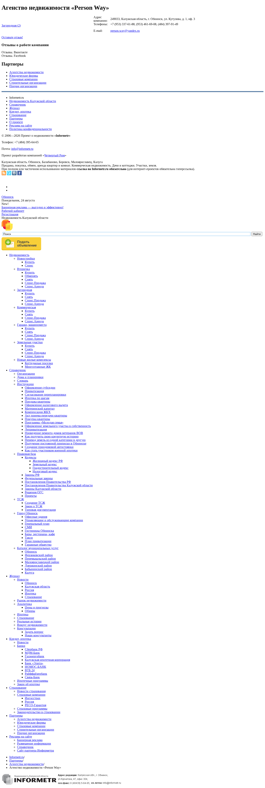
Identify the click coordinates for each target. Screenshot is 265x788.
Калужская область (37, 586)
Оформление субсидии (40, 387)
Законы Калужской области (43, 488)
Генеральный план (37, 523)
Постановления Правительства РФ (48, 481)
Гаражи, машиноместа (32, 324)
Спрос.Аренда (34, 286)
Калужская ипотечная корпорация (47, 659)
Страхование (17, 115)
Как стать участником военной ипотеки (51, 450)
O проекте (16, 122)
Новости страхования (31, 691)
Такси (29, 537)
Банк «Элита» (34, 663)
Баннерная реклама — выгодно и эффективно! (32, 207)
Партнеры (16, 118)
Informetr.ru (16, 757)
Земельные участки (30, 342)
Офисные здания (36, 516)
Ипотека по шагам (37, 398)
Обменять (31, 276)
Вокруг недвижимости (32, 625)
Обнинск (8, 197)
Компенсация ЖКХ (38, 412)
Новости (23, 579)
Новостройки (26, 258)
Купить (30, 262)
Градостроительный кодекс (50, 468)
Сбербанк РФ (34, 649)
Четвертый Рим (54, 155)
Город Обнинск (27, 513)
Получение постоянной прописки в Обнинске (55, 443)
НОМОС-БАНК (35, 666)
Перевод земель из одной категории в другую (55, 440)
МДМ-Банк (32, 652)
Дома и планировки (30, 377)
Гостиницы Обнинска (39, 530)
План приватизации (38, 541)
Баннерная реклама (29, 740)
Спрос (29, 265)
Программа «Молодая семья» (44, 422)
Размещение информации (34, 743)
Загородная (24, 290)
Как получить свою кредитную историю (52, 436)
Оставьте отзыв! (12, 37)
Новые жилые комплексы (34, 359)
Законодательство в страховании (38, 712)
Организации (26, 373)
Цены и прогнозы (36, 607)
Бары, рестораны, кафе (40, 534)
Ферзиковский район (39, 555)
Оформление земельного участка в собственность (58, 426)
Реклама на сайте (20, 125)
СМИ (28, 527)
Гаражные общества (38, 544)
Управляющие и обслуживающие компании (54, 520)
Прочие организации (23, 86)
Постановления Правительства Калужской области (59, 485)
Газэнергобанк (34, 656)
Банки (21, 645)
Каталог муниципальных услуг (38, 548)
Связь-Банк (32, 677)
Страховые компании (23, 79)
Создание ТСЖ (35, 502)
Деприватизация (36, 429)
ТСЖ (20, 499)
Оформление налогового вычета (46, 405)
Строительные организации (27, 82)
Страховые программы (32, 708)
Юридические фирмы (23, 75)
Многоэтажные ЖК (38, 366)
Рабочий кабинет (13, 210)
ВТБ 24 (30, 670)
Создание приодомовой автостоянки (49, 447)
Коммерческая (26, 307)
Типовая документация (40, 509)
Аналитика (24, 604)
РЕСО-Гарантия (35, 705)
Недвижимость (19, 255)
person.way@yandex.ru (125, 30)
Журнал (14, 108)
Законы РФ (32, 474)
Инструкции (25, 384)
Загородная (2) (11, 25)
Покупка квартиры (37, 419)
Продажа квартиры (37, 401)
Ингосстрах (32, 698)
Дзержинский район (38, 565)
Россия (29, 590)
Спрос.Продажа (35, 283)
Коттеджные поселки (39, 363)
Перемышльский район (40, 558)
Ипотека (30, 593)
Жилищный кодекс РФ (48, 461)
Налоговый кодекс (45, 471)
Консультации (26, 628)
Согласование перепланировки (45, 394)
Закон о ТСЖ (33, 506)
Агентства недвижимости (26, 72)
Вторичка (23, 269)
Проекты (31, 495)
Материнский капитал (40, 408)
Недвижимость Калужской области (32, 101)
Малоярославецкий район (42, 562)
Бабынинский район (38, 569)
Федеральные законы (39, 478)
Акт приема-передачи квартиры (46, 415)
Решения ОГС (34, 492)
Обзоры (30, 611)
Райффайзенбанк (36, 673)
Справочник (17, 104)
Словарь (22, 380)
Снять (29, 279)
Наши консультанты (38, 635)
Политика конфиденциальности (30, 129)
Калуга (29, 572)
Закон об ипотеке (28, 684)
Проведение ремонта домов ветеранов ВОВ (54, 433)
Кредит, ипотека (20, 111)
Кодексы (30, 457)
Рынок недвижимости (31, 600)
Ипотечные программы (32, 680)
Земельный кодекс (45, 464)
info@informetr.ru (22, 148)
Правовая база (26, 454)
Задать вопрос (34, 632)
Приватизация (34, 391)
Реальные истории (29, 621)
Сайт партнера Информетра (35, 750)
